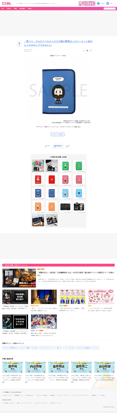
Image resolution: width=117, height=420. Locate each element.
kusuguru (4, 399)
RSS (111, 3)
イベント (95, 347)
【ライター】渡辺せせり (10, 347)
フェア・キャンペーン (46, 347)
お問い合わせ (29, 395)
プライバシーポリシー (63, 395)
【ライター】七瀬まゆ (83, 347)
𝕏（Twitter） (102, 395)
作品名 (9, 8)
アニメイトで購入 (58, 134)
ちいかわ (34, 347)
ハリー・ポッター (69, 347)
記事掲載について (18, 395)
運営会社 (94, 395)
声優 (15, 8)
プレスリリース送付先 (41, 395)
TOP (2, 8)
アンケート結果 (24, 347)
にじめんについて (6, 395)
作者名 (30, 8)
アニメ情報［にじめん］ (8, 403)
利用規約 (52, 395)
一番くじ (58, 347)
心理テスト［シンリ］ (56, 403)
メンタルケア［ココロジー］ (41, 403)
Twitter (102, 3)
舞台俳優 (22, 8)
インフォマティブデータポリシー (80, 395)
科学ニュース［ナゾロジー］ (24, 403)
